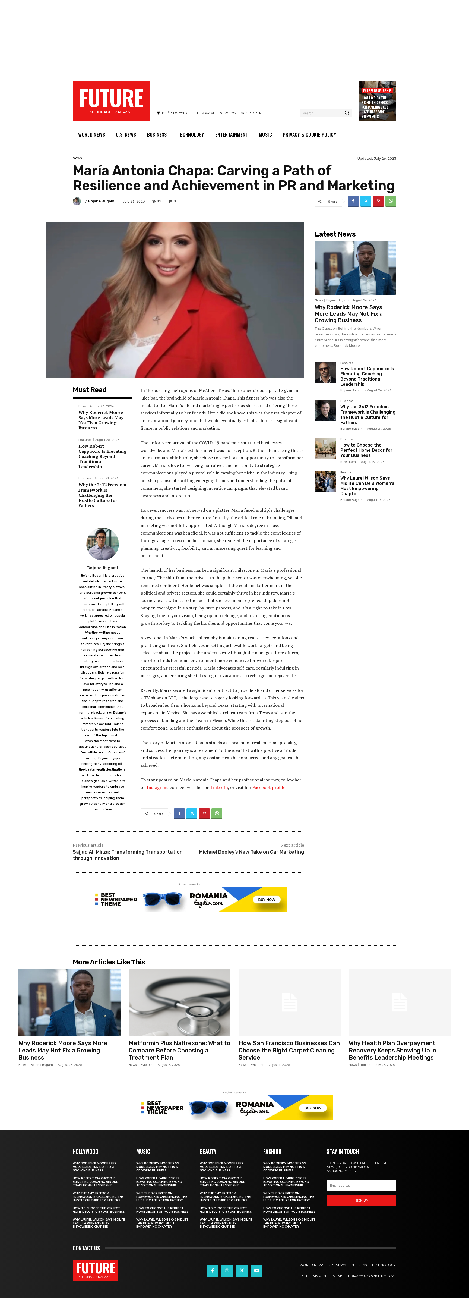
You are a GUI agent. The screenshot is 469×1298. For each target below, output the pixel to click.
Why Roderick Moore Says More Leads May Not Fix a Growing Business (100, 420)
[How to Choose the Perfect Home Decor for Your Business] (325, 448)
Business (84, 478)
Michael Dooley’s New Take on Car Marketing (251, 852)
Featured (85, 439)
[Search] (347, 113)
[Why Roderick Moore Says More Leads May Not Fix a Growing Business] (355, 268)
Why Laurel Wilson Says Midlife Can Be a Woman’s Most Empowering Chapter (367, 486)
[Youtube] (256, 1271)
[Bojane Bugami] (78, 201)
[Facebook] (353, 201)
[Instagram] (227, 1271)
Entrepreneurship (377, 90)
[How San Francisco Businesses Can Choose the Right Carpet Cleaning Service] (290, 1002)
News (77, 158)
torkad (365, 1065)
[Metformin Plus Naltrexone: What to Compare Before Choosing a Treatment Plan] (180, 1002)
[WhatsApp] (390, 201)
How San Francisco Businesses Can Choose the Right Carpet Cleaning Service (289, 1050)
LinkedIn (219, 787)
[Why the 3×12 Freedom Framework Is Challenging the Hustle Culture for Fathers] (325, 410)
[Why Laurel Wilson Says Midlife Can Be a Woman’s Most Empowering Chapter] (325, 481)
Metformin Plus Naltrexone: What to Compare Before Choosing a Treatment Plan (179, 1050)
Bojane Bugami (101, 201)
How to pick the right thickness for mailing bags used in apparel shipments (375, 107)
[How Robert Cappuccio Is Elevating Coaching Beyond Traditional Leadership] (325, 372)
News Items (348, 462)
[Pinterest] (378, 201)
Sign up (361, 1200)
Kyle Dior (147, 1065)
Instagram (157, 787)
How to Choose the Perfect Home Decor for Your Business (366, 450)
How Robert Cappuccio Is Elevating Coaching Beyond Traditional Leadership (102, 456)
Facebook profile (268, 787)
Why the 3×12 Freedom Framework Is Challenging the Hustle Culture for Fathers (102, 495)
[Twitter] (365, 201)
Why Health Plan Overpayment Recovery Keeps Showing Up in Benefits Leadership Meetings (392, 1050)
